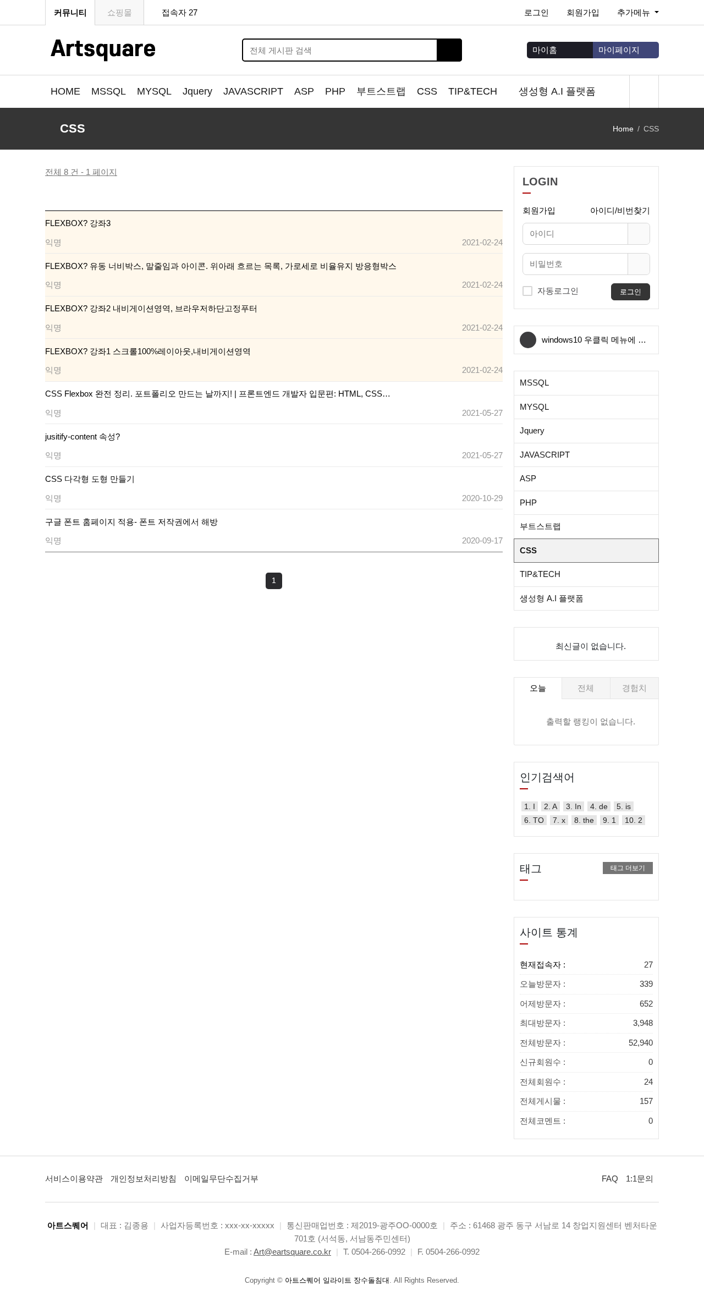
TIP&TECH (474, 91)
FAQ (610, 1178)
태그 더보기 (627, 868)
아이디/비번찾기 (620, 210)
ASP (304, 91)
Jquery (197, 91)
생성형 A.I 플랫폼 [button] (552, 598)
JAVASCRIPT (253, 91)
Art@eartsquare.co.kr (292, 1251)
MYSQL (154, 91)
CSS (427, 91)
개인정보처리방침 (144, 1178)
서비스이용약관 (74, 1178)
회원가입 (583, 12)
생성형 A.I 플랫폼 (558, 91)
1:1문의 (639, 1178)
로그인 (536, 12)
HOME (65, 91)
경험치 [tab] (634, 688)
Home (623, 128)
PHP (335, 91)
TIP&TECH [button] (540, 574)
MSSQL (108, 91)
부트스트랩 (381, 91)
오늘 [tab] (538, 688)
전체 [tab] (586, 688)
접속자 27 (179, 12)
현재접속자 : (586, 964)
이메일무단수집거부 (221, 1178)
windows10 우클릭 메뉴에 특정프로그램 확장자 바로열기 (594, 344)
